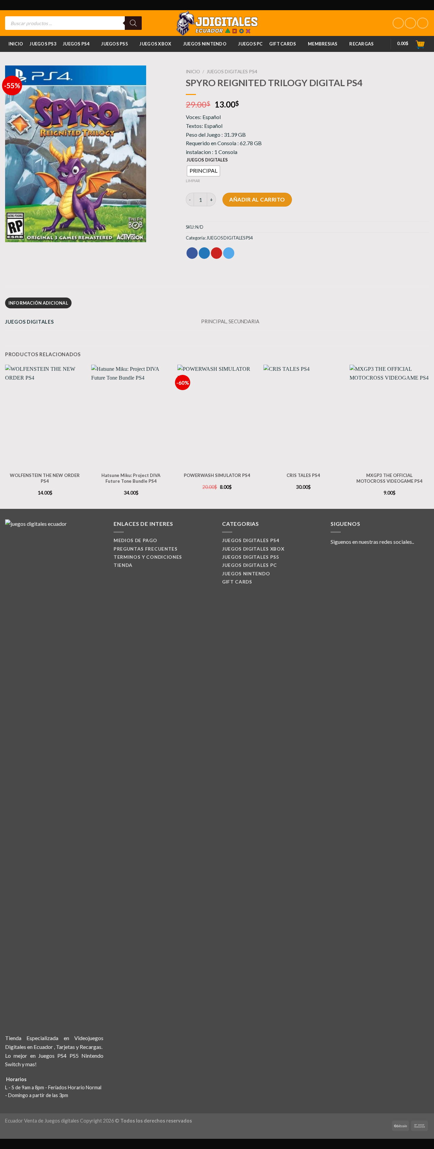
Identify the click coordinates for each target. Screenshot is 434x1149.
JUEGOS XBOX (155, 43)
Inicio (15, 43)
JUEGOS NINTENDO (204, 43)
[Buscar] (133, 23)
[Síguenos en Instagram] (410, 23)
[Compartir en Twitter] (204, 253)
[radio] (203, 171)
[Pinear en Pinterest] (216, 253)
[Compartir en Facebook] (192, 253)
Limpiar (193, 180)
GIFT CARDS (282, 43)
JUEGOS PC (250, 43)
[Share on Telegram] (228, 253)
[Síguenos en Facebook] (398, 23)
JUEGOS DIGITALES (207, 160)
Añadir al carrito (257, 199)
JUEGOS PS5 (114, 43)
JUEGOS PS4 (76, 43)
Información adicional (38, 303)
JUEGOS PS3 (42, 43)
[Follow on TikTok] (422, 23)
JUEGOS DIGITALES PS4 (231, 71)
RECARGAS (361, 43)
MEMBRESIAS (323, 43)
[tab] (38, 303)
